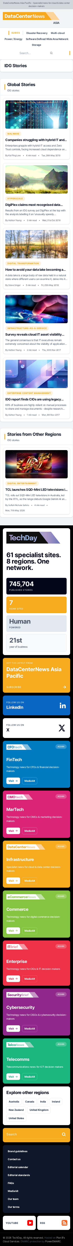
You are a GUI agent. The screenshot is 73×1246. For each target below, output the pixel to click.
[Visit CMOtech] (25, 797)
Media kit (29, 780)
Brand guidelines (17, 1151)
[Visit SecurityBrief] (25, 995)
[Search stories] (64, 1134)
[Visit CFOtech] (25, 747)
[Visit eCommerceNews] (25, 897)
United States (16, 1118)
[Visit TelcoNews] (25, 1045)
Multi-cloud (57, 32)
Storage (36, 44)
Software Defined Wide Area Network (47, 38)
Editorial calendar (18, 1167)
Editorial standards (19, 1175)
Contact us (14, 1159)
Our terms (13, 1206)
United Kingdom (39, 1109)
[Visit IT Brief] (25, 947)
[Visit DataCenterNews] (25, 847)
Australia (14, 1101)
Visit (11, 780)
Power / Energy (13, 38)
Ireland (56, 1101)
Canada (29, 1101)
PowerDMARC (53, 1241)
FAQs (11, 1183)
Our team (13, 1198)
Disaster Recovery (36, 32)
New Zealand (16, 1109)
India (43, 1101)
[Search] (51, 53)
